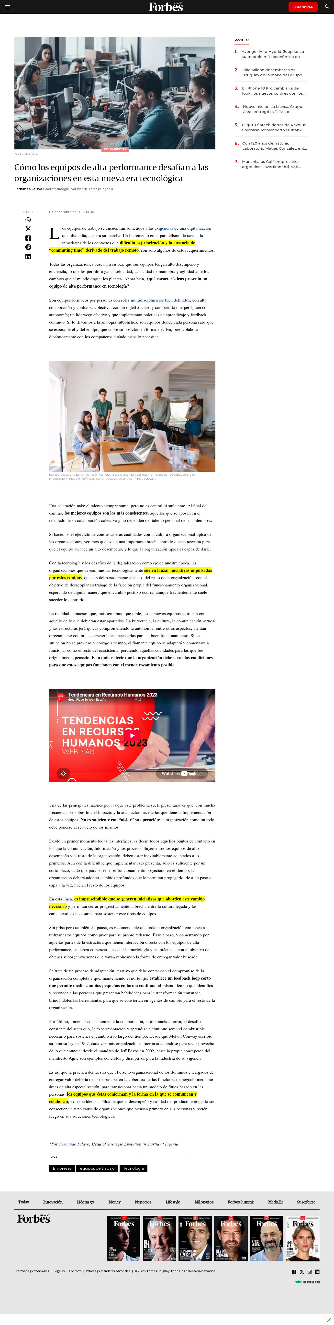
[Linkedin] (28, 256)
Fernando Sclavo (28, 189)
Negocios (143, 1202)
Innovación (53, 1202)
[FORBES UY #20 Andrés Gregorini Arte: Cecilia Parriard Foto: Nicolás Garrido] (267, 1238)
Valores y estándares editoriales (108, 1271)
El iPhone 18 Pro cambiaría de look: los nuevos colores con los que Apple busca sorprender (272, 91)
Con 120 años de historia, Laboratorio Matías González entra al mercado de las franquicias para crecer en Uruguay (275, 146)
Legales (59, 1271)
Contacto (75, 1271)
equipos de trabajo (97, 1168)
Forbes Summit (241, 1202)
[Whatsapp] (28, 220)
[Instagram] (310, 1272)
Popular (241, 40)
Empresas (62, 1168)
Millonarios (204, 1202)
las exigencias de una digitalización (180, 228)
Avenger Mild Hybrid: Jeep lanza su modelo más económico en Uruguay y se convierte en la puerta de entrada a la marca (273, 54)
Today (23, 1202)
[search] (327, 7)
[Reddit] (28, 247)
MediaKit (275, 1202)
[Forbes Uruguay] (167, 6)
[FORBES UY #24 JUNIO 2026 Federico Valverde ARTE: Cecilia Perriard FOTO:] (124, 1238)
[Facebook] (28, 238)
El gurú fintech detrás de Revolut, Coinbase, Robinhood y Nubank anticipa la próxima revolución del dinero (274, 128)
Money (115, 1202)
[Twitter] (28, 229)
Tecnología (133, 1168)
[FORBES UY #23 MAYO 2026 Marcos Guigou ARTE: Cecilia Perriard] (159, 1238)
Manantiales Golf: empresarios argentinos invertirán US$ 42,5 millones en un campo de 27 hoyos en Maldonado (271, 164)
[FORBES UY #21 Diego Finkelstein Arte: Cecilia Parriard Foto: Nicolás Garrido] (231, 1238)
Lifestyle (173, 1202)
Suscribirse (303, 7)
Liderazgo (85, 1202)
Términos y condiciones (32, 1271)
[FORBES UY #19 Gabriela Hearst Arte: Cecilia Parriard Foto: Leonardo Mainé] (302, 1238)
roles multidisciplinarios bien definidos (155, 300)
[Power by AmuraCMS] (307, 1282)
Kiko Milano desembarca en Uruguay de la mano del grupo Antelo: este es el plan (272, 72)
